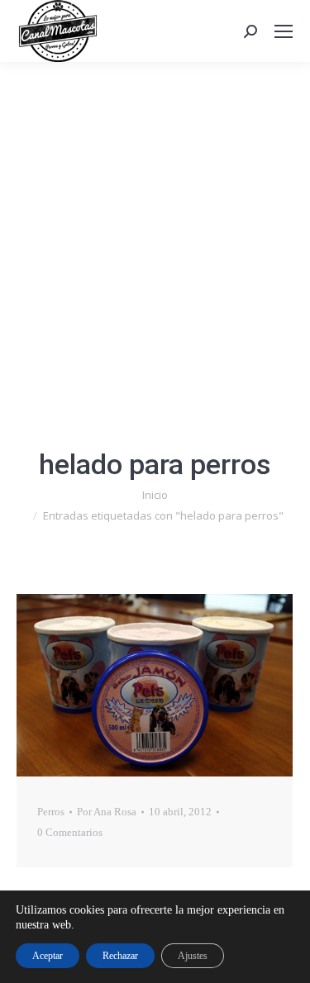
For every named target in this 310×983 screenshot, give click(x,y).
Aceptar (47, 956)
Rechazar (120, 956)
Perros (50, 811)
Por (106, 811)
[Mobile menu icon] (283, 31)
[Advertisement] (155, 225)
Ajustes (192, 956)
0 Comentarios (70, 832)
